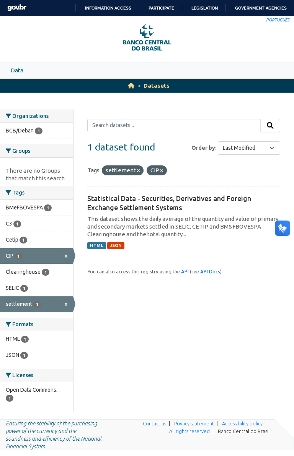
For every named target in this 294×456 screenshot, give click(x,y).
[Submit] (270, 125)
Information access (108, 8)
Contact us (154, 423)
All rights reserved (189, 431)
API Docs (210, 271)
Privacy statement (194, 423)
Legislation (204, 8)
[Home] (131, 85)
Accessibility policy (242, 423)
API (185, 271)
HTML (96, 245)
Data (17, 70)
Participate (161, 8)
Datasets (157, 85)
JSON (116, 245)
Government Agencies (261, 8)
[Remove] (138, 170)
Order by (203, 148)
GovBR (16, 7)
